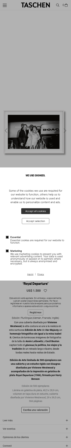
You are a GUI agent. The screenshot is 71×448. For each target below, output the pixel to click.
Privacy (40, 274)
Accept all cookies (35, 211)
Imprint (30, 274)
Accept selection (35, 221)
